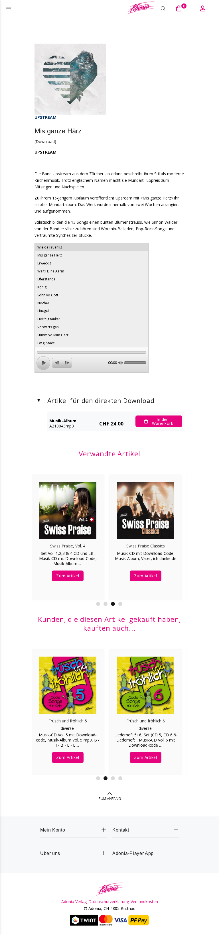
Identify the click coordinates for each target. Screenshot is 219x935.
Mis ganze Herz (49, 255)
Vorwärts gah (48, 327)
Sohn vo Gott (47, 295)
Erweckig (44, 263)
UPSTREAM (45, 117)
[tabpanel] (68, 532)
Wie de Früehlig (49, 247)
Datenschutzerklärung (108, 901)
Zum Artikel (67, 570)
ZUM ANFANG (109, 798)
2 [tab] (106, 604)
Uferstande (46, 279)
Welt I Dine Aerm (50, 271)
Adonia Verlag (74, 901)
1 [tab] (98, 604)
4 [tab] (120, 604)
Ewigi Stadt (45, 343)
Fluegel (43, 311)
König (41, 287)
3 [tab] (113, 604)
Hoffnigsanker (48, 319)
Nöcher (43, 303)
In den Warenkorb (162, 421)
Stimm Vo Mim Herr (52, 335)
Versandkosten (144, 901)
